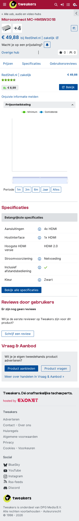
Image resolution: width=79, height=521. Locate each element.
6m (36, 189)
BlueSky (14, 465)
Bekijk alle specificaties (21, 290)
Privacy (8, 442)
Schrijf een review (18, 334)
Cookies (9, 448)
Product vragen (55, 368)
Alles (56, 189)
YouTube (14, 470)
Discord (14, 488)
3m (27, 189)
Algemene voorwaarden (20, 436)
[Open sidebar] (76, 12)
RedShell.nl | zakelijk (16, 75)
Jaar (45, 189)
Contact (9, 425)
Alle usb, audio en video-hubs (22, 14)
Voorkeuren (26, 448)
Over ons (24, 425)
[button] (5, 4)
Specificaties (31, 63)
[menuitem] (56, 4)
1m (19, 189)
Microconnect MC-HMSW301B (29, 19)
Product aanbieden (21, 368)
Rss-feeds (15, 482)
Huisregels (10, 431)
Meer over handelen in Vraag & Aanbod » (34, 376)
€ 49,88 (72, 74)
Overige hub (10, 52)
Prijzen (8, 63)
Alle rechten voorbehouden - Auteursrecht (32, 511)
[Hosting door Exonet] (20, 401)
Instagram (15, 476)
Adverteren (11, 419)
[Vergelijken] (74, 28)
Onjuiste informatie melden (20, 96)
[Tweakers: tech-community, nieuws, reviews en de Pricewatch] (23, 4)
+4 (17, 28)
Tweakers (9, 507)
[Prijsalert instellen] (47, 45)
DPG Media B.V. (51, 507)
